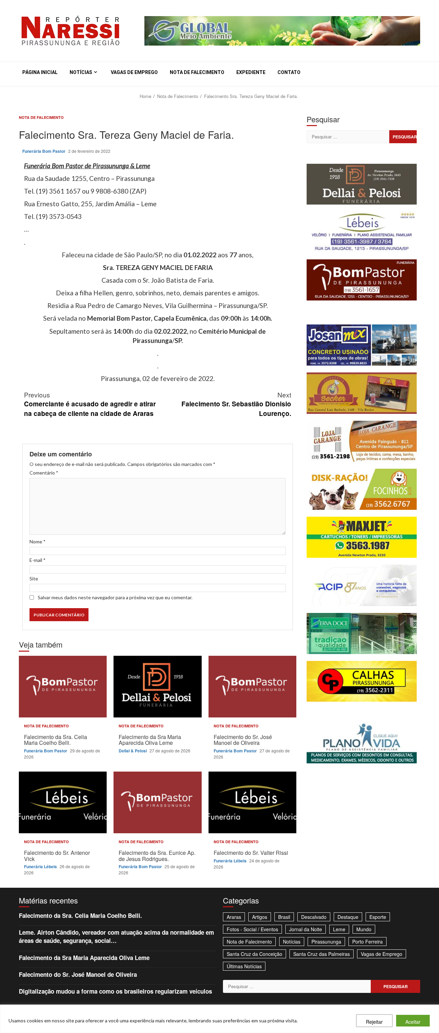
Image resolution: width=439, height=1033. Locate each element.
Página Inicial (40, 72)
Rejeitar (374, 1021)
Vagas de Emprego (134, 72)
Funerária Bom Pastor (44, 151)
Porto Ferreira (367, 941)
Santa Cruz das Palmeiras (321, 953)
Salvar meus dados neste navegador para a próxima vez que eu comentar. (115, 597)
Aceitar (412, 1021)
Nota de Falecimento (197, 72)
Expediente (250, 72)
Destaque (347, 916)
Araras (234, 916)
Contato (288, 72)
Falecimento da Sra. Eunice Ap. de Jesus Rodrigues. (157, 802)
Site (33, 578)
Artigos (259, 916)
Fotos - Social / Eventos (252, 929)
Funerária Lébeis (41, 866)
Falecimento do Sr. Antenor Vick (63, 802)
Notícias (81, 72)
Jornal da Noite (305, 929)
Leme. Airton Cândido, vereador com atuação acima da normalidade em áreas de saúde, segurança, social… (116, 936)
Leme (339, 929)
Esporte (377, 916)
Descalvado (314, 916)
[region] (219, 1019)
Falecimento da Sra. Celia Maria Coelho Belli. (63, 686)
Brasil (284, 916)
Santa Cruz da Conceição (254, 953)
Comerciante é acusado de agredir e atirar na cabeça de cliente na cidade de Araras (90, 404)
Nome (37, 541)
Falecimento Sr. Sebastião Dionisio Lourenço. (236, 404)
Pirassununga (326, 941)
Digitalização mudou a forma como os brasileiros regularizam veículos (115, 991)
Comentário (43, 473)
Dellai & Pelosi (133, 751)
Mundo (363, 929)
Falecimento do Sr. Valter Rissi (252, 802)
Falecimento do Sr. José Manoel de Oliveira (252, 686)
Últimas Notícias (244, 966)
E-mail (37, 560)
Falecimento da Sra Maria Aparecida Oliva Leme (157, 686)
